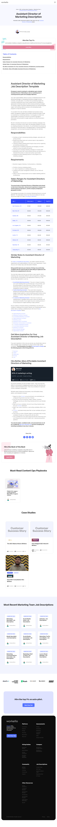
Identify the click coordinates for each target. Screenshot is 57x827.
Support (24, 774)
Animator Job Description (44, 619)
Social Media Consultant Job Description (27, 638)
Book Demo (24, 734)
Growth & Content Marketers (24, 756)
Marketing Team (37, 9)
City (13, 201)
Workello (8, 725)
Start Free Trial (28, 705)
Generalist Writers (24, 748)
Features (24, 728)
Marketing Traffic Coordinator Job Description (45, 638)
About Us (24, 736)
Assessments (40, 724)
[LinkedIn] (30, 437)
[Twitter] (27, 437)
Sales (37, 735)
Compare (39, 744)
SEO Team (38, 769)
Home (17, 9)
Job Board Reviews (24, 789)
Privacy (43, 816)
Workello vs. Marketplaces (39, 751)
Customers (24, 726)
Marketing (38, 730)
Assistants (38, 728)
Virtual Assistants (24, 753)
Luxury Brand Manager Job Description (43, 655)
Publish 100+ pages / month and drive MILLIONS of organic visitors (12, 493)
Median (39, 201)
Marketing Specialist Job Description (11, 620)
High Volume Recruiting (24, 800)
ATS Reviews (24, 794)
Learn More (28, 47)
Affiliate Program (24, 768)
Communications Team (40, 772)
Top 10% (48, 201)
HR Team (38, 776)
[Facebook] (24, 437)
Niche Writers (25, 750)
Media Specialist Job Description (11, 637)
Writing (37, 726)
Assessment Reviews (24, 792)
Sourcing (24, 732)
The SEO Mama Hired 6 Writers (17, 543)
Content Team (11, 481)
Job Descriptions (41, 764)
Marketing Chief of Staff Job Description (28, 655)
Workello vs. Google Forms (39, 748)
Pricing (23, 730)
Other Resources (27, 783)
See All (23, 802)
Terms (48, 816)
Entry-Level (30, 201)
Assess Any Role (39, 737)
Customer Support (38, 733)
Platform (25, 724)
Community (25, 764)
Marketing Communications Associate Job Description (12, 656)
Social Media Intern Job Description (27, 620)
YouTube (24, 770)
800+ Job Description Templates (26, 9)
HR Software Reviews (24, 797)
